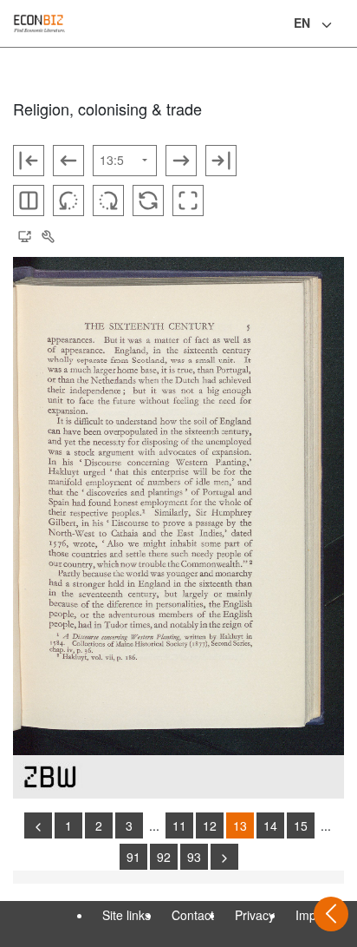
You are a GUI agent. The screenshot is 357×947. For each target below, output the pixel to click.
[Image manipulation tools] (47, 237)
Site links (126, 915)
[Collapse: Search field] (342, 25)
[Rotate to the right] (108, 200)
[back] (38, 825)
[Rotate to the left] (68, 200)
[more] (224, 857)
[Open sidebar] (331, 914)
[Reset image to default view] (148, 200)
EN (302, 22)
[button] (24, 237)
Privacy (255, 915)
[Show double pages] (28, 200)
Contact (193, 915)
